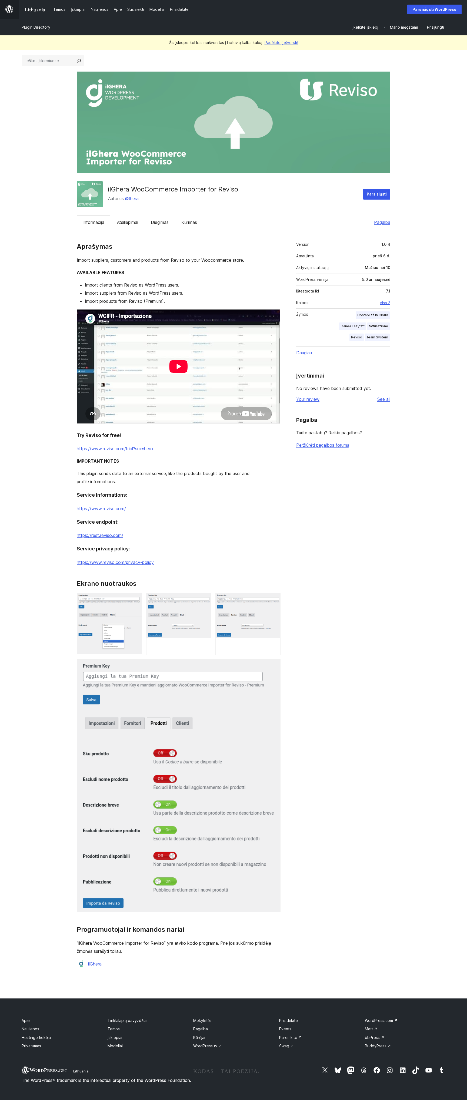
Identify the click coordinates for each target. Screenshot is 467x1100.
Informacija (93, 222)
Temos (114, 1029)
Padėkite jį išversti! (281, 42)
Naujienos (30, 1029)
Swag (286, 1046)
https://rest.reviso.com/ (100, 535)
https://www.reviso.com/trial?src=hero (115, 448)
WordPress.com (381, 1020)
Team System (377, 337)
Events (285, 1029)
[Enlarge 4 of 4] (273, 666)
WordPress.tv (207, 1046)
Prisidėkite (288, 1020)
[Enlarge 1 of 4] (134, 600)
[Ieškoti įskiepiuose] (79, 60)
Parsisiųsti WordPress (434, 9)
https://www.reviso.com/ (101, 508)
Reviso (356, 337)
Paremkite (290, 1037)
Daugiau (304, 352)
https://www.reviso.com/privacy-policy (115, 562)
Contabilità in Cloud (372, 315)
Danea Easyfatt (353, 326)
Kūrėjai (199, 1037)
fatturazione (378, 326)
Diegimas (160, 222)
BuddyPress (378, 1046)
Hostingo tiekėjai (37, 1037)
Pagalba (382, 222)
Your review (307, 399)
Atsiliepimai (127, 222)
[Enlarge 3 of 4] (273, 600)
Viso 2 (385, 303)
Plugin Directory (36, 27)
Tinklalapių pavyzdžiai (127, 1020)
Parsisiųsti (377, 194)
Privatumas (31, 1046)
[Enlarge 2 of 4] (203, 600)
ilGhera (132, 198)
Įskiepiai (115, 1037)
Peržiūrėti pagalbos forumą (322, 445)
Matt (371, 1029)
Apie (26, 1020)
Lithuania (81, 1071)
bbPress (374, 1037)
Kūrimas (189, 222)
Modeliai (115, 1046)
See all (383, 399)
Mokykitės (202, 1020)
